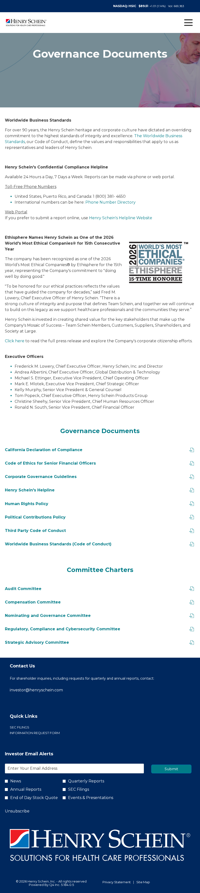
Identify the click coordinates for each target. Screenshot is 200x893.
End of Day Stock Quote (34, 797)
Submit (171, 769)
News (15, 781)
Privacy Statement (116, 882)
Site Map (143, 882)
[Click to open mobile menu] (188, 22)
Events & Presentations (90, 797)
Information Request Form (42, 733)
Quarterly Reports (86, 781)
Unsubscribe (17, 811)
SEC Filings (27, 727)
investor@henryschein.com (36, 690)
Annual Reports (25, 789)
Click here (14, 341)
